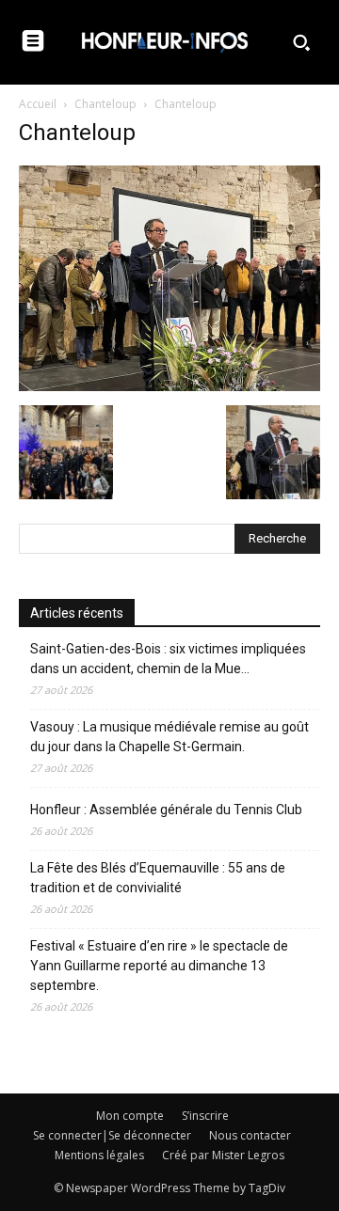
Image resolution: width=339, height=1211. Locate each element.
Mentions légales (99, 1155)
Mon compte (130, 1116)
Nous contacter (250, 1135)
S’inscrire (205, 1116)
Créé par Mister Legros (223, 1155)
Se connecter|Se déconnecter (112, 1135)
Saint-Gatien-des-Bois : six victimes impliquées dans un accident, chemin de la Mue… (168, 658)
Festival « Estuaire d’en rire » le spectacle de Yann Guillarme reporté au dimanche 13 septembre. (159, 965)
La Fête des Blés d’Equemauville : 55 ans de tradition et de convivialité (157, 877)
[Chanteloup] (169, 386)
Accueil (37, 104)
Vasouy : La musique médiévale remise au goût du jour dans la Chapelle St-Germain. (169, 736)
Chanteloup (105, 104)
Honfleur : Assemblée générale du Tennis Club (166, 809)
